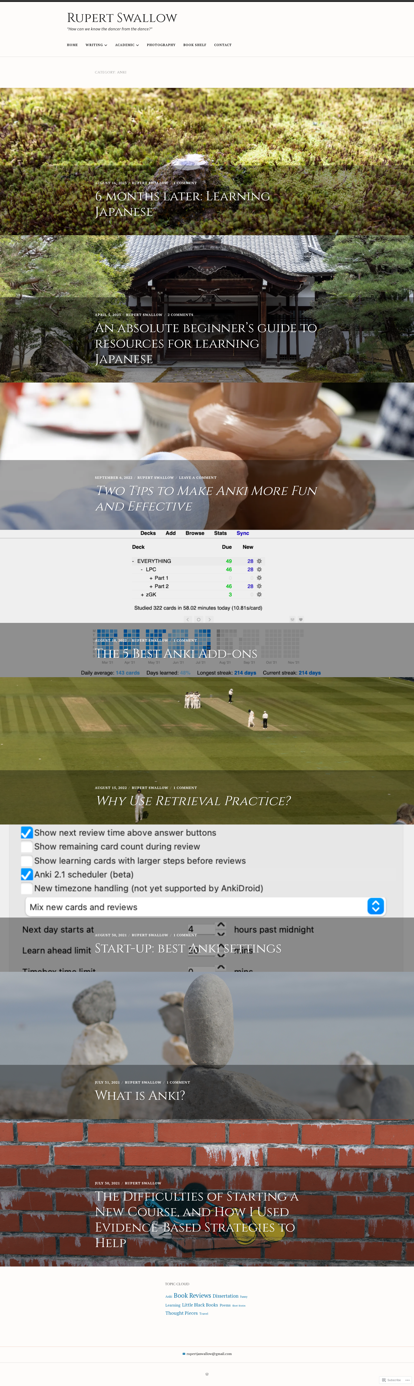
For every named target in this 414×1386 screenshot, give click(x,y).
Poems (225, 1305)
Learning (172, 1305)
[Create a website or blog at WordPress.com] (207, 1374)
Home (72, 45)
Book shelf (194, 45)
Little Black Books (200, 1305)
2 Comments (180, 314)
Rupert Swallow (122, 18)
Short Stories (238, 1305)
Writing (94, 45)
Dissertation (225, 1296)
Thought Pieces (181, 1313)
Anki (168, 1296)
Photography (161, 45)
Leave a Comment (198, 477)
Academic (125, 45)
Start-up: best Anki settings (188, 948)
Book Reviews (192, 1295)
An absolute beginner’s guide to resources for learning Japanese (206, 343)
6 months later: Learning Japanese (182, 204)
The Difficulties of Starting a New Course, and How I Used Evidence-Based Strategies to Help (197, 1220)
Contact (223, 45)
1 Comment (185, 182)
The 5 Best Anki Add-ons (176, 654)
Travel (203, 1313)
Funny (244, 1297)
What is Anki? (140, 1095)
